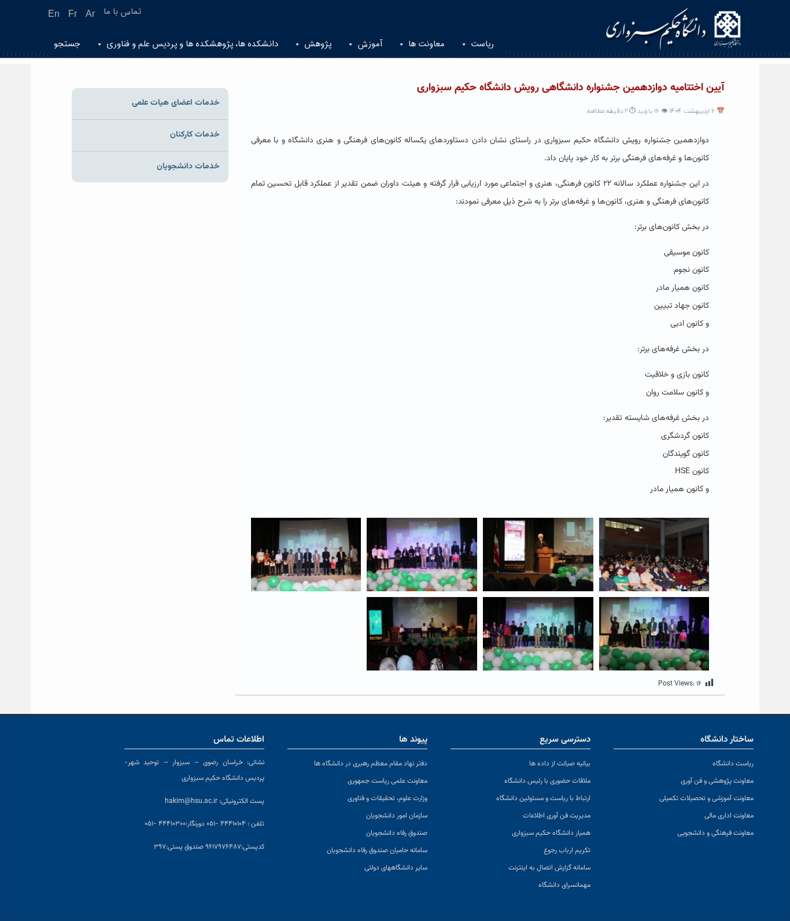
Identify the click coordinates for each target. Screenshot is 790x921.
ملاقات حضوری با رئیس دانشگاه (547, 781)
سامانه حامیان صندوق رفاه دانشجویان (377, 850)
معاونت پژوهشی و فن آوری (717, 781)
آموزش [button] (369, 44)
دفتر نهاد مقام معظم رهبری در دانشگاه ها (370, 763)
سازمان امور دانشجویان (396, 816)
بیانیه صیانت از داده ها (559, 763)
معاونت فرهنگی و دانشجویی (715, 833)
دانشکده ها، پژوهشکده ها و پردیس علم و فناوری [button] (192, 44)
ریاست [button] (482, 44)
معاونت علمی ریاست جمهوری (387, 781)
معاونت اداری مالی (729, 816)
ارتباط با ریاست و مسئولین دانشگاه (543, 798)
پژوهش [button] (317, 44)
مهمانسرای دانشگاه (564, 885)
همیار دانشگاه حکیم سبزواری (551, 833)
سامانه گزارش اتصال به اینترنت (549, 868)
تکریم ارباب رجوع (567, 850)
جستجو (67, 44)
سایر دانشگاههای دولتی (395, 868)
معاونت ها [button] (426, 44)
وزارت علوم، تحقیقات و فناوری (387, 798)
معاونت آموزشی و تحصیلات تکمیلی (706, 798)
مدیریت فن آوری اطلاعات (556, 816)
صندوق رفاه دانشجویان (396, 833)
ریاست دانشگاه (733, 763)
